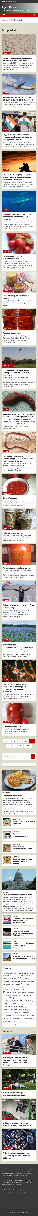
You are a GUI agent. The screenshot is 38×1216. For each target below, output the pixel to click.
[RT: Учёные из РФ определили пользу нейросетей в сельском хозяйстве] (19, 357)
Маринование (28, 993)
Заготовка (7, 251)
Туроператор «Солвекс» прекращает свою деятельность (23, 920)
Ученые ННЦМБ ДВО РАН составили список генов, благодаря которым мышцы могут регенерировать (19, 416)
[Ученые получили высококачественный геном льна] (19, 631)
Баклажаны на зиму (10, 973)
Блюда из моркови (15, 975)
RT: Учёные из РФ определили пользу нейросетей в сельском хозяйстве (16, 372)
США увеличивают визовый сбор (17, 895)
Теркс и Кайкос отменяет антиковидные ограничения (23, 946)
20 (26, 741)
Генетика (23, 981)
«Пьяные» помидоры (12, 726)
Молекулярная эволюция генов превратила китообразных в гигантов (17, 216)
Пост (26, 1007)
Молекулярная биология (10, 995)
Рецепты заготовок (10, 1012)
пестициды (7, 1024)
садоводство (15, 1024)
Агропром (7, 53)
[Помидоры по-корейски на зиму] (19, 554)
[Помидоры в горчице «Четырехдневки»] (19, 243)
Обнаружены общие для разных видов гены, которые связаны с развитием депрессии (17, 176)
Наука (6, 170)
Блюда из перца (26, 975)
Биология (23, 973)
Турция (22, 1019)
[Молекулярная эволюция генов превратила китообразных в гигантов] (19, 201)
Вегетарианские (15, 981)
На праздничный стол (22, 998)
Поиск (33, 756)
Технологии (14, 1019)
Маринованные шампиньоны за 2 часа (22, 847)
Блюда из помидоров (10, 978)
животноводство (23, 1021)
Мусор (11, 998)
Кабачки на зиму (15, 987)
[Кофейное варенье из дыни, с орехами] (19, 282)
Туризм (6, 92)
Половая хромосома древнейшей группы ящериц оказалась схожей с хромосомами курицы (19, 458)
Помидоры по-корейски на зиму (17, 568)
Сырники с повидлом (12, 795)
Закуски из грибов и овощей (18, 983)
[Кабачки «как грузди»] (19, 519)
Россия (18, 1015)
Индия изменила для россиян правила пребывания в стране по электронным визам (17, 137)
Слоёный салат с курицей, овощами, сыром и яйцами (24, 861)
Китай (22, 989)
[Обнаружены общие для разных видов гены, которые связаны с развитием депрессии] (19, 161)
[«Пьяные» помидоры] (19, 713)
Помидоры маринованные (25, 1004)
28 (20, 746)
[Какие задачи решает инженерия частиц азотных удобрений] (19, 44)
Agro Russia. (10, 7)
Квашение (16, 989)
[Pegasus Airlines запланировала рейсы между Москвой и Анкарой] (19, 84)
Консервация (12, 992)
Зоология (6, 987)
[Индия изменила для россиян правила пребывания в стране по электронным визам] (19, 121)
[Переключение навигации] (4, 15)
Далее (28, 746)
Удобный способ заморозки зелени (20, 835)
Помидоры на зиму (13, 1006)
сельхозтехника (24, 1024)
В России (23, 978)
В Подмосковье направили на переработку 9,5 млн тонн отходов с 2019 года (19, 1155)
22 (8, 746)
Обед (31, 1001)
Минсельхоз (8, 365)
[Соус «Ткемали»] (19, 484)
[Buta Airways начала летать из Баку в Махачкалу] (19, 592)
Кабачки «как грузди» (12, 533)
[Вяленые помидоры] (19, 319)
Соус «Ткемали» (10, 498)
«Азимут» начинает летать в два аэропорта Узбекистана (23, 933)
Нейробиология (7, 1001)
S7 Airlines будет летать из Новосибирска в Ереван (24, 957)
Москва (20, 995)
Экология (14, 1021)
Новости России (20, 1000)
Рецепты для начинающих (20, 1010)
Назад (7, 741)
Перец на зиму (10, 1003)
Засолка (25, 984)
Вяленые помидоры (12, 333)
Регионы (6, 1009)
